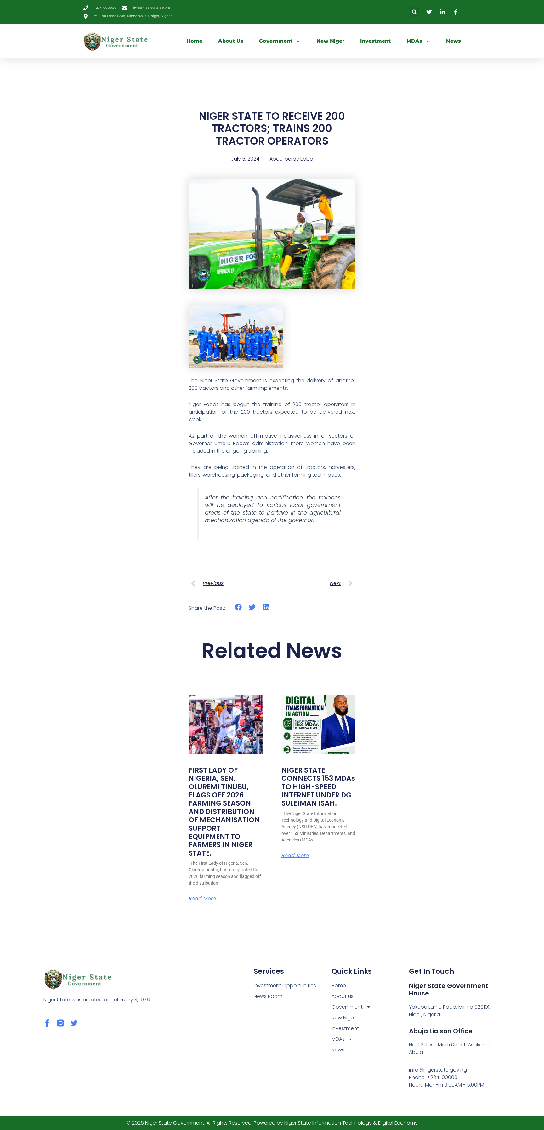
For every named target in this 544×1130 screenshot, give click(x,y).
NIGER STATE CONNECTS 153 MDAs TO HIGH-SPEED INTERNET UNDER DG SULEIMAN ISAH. (318, 786)
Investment (375, 41)
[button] (414, 12)
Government (275, 41)
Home (194, 41)
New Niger (330, 41)
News (453, 41)
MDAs (414, 41)
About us (230, 41)
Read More (202, 898)
